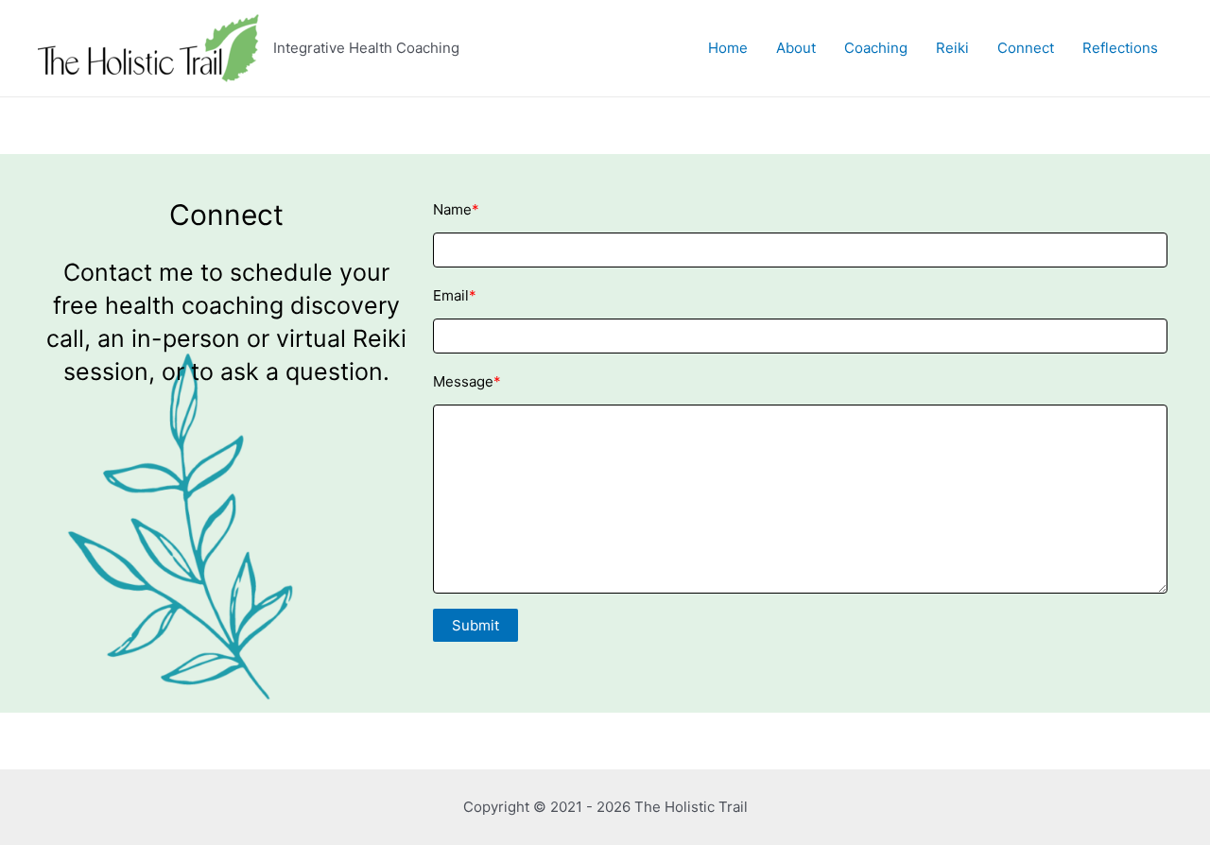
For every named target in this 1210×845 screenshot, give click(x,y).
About (796, 48)
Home (728, 48)
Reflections (1120, 48)
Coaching (876, 48)
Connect (1025, 48)
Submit (475, 625)
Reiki (952, 48)
